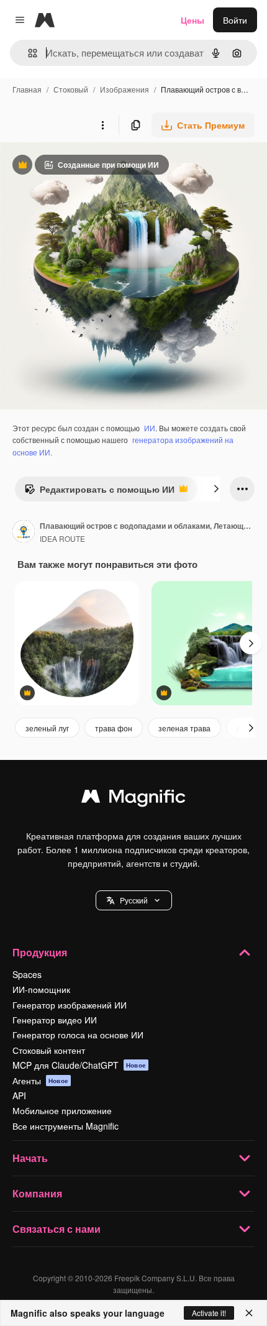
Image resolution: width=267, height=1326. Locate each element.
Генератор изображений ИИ (69, 1005)
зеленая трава (184, 728)
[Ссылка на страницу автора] (23, 532)
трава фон (113, 728)
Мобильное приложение (62, 1110)
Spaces (27, 974)
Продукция (39, 952)
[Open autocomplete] (28, 53)
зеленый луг (47, 728)
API (19, 1095)
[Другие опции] (102, 124)
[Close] (249, 1312)
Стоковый (70, 89)
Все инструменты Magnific (65, 1126)
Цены (192, 20)
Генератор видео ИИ (54, 1019)
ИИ (149, 428)
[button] (134, 900)
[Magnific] (133, 799)
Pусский (134, 900)
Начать (30, 1158)
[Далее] (216, 489)
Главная (27, 89)
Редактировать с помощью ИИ (99, 492)
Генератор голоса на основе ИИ (77, 1034)
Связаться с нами (56, 1229)
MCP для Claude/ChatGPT (79, 1065)
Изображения (124, 89)
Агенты (40, 1080)
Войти (235, 20)
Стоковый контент (48, 1050)
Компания (37, 1193)
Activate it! (209, 1312)
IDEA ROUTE (62, 538)
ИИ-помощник (41, 989)
